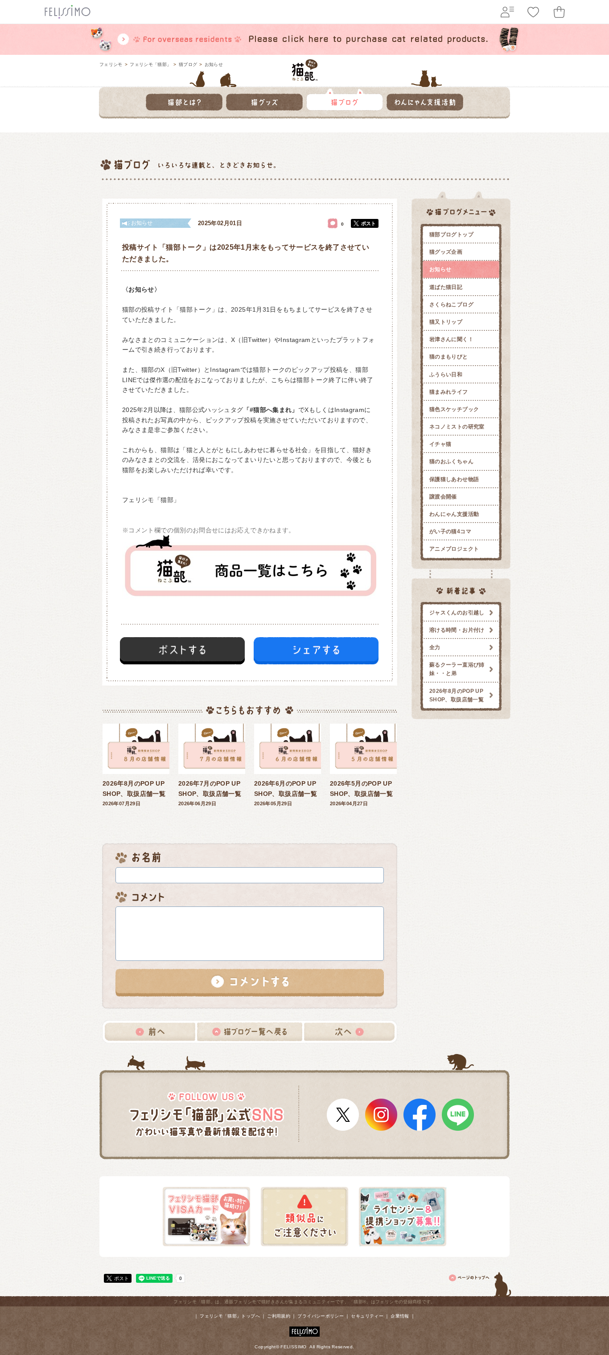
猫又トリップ (445, 322)
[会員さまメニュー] (507, 12)
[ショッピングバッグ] (559, 12)
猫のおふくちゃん (451, 461)
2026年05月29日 (285, 793)
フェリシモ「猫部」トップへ (230, 1316)
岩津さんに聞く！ (451, 339)
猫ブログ (188, 64)
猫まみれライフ (448, 392)
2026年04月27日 (361, 793)
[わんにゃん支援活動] (425, 99)
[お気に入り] (533, 12)
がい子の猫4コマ (450, 531)
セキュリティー (367, 1316)
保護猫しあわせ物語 (454, 479)
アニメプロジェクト (454, 549)
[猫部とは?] (184, 99)
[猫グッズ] (264, 99)
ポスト (368, 223)
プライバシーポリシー (320, 1316)
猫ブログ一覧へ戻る (249, 1031)
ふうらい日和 (445, 374)
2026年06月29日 (209, 793)
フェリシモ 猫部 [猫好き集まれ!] (305, 70)
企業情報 (400, 1316)
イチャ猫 (440, 444)
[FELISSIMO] (304, 1329)
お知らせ (214, 64)
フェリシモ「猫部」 (150, 64)
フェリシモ (111, 64)
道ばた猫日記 (445, 287)
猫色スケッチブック (454, 409)
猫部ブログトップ (451, 234)
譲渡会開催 (443, 497)
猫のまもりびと (448, 357)
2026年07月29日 (134, 793)
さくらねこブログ (451, 304)
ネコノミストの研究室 (457, 427)
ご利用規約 (278, 1316)
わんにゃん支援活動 (454, 514)
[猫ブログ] (344, 99)
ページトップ (480, 1282)
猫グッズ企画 (445, 252)
